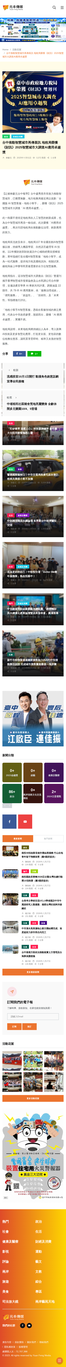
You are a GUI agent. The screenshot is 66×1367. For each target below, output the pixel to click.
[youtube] (25, 821)
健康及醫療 (23, 515)
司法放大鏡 (10, 1301)
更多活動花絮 (33, 1098)
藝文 (38, 1261)
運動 (38, 1251)
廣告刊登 (6, 1342)
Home (5, 49)
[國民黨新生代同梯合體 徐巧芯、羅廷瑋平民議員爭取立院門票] (33, 1082)
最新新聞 (18, 839)
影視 (5, 1251)
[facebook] (9, 821)
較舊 (9, 397)
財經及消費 (18, 137)
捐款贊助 (19, 1342)
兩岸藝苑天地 (45, 1301)
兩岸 (5, 1271)
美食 (5, 1291)
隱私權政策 (9, 1347)
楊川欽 (28, 913)
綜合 (25, 848)
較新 (15, 370)
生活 (11, 423)
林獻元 (9, 158)
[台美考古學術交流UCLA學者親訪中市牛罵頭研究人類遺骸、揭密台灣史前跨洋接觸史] (10, 899)
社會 (11, 655)
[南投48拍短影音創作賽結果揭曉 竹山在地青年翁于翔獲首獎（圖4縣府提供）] (10, 850)
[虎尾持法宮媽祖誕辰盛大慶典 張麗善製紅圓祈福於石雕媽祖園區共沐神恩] (54, 1061)
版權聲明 (23, 1347)
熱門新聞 (48, 839)
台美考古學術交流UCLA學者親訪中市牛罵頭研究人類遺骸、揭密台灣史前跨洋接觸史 (42, 904)
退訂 (29, 1026)
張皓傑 (13, 529)
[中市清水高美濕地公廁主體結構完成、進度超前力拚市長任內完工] (10, 927)
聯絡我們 (43, 1342)
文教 (34, 871)
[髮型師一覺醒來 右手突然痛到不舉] (54, 1082)
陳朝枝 (28, 862)
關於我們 (31, 1342)
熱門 (11, 603)
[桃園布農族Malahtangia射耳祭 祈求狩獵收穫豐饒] (33, 1061)
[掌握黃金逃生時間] (33, 182)
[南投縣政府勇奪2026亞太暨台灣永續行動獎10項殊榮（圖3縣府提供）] (10, 873)
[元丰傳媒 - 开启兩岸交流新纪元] (12, 7)
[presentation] (4, 31)
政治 (6, 137)
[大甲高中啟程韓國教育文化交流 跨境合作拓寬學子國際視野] (12, 1082)
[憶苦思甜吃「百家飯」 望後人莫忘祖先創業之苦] (12, 1061)
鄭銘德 (13, 437)
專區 (38, 1291)
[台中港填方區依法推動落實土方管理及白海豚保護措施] (10, 949)
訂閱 (14, 1026)
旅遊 (20, 469)
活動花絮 (16, 49)
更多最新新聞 (33, 972)
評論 (5, 1261)
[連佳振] (33, 718)
